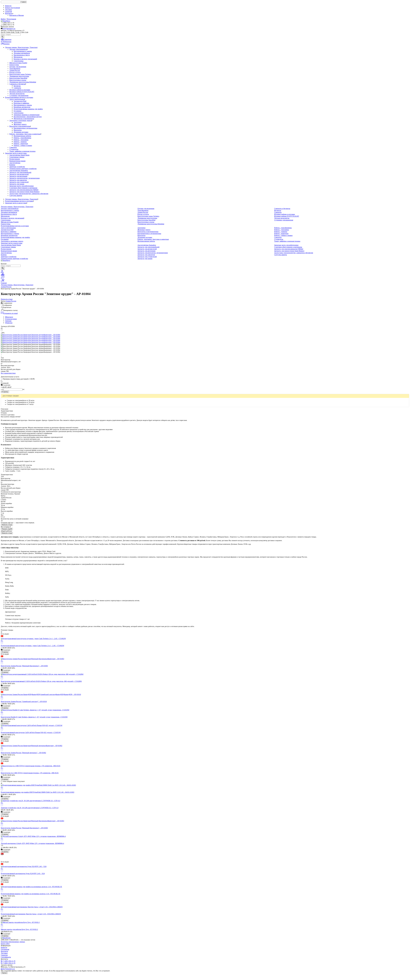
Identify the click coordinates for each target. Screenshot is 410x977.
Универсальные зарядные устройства (23, 168)
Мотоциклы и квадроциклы (24, 118)
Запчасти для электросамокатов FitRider (23, 190)
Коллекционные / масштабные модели (28, 117)
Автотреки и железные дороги (20, 120)
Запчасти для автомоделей (19, 174)
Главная (4, 283)
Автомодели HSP (20, 101)
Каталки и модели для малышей (25, 59)
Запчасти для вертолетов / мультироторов (24, 178)
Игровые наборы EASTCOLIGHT (21, 92)
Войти (3, 19)
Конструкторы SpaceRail (18, 78)
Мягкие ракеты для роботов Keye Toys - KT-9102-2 (19, 929)
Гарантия (8, 11)
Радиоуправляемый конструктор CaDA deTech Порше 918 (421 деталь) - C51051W (31, 732)
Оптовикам (5, 949)
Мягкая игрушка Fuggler (18, 63)
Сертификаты (6, 957)
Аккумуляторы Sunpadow (18, 170)
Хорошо (4, 973)
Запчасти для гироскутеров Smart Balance (24, 192)
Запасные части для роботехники (21, 186)
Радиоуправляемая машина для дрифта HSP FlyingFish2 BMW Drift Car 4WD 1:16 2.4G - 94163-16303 (37, 792)
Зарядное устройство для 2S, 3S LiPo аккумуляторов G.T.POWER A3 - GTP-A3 (29, 808)
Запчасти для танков (16, 184)
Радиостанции (14, 159)
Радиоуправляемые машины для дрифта (28, 109)
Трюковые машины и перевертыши (27, 115)
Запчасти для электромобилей (20, 172)
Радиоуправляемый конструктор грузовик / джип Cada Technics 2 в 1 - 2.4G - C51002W (32, 646)
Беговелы (17, 86)
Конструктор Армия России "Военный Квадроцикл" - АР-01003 (24, 666)
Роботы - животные (21, 143)
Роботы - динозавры (21, 140)
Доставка (8, 9)
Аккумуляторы (14, 163)
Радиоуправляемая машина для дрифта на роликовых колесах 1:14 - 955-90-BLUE (30, 894)
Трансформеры (14, 68)
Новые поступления (12, 8)
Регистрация (11, 19)
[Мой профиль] (2, 272)
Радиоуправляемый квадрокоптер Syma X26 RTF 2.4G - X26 (23, 873)
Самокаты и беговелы (17, 84)
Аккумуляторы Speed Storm (19, 155)
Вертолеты (18, 130)
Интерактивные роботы (22, 136)
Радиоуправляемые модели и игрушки (19, 97)
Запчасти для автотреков (18, 176)
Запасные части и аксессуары (16, 153)
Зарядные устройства (17, 167)
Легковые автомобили (22, 53)
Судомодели (13, 149)
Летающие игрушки (21, 132)
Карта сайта (5, 944)
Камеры (12, 165)
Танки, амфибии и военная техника (22, 151)
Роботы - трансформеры (22, 138)
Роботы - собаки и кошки (23, 145)
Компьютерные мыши (17, 161)
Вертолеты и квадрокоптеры (19, 126)
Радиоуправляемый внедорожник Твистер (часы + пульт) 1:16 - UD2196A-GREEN (31, 914)
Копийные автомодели (22, 107)
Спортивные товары (16, 157)
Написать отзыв (7, 525)
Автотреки (18, 122)
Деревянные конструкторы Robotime (22, 82)
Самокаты (17, 88)
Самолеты (13, 147)
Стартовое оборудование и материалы (23, 188)
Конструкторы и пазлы (17, 80)
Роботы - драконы (20, 142)
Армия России (14, 70)
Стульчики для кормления (18, 95)
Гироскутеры (14, 65)
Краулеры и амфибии (21, 103)
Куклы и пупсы (15, 72)
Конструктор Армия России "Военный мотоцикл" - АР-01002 (23, 753)
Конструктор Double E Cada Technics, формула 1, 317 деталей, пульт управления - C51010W (34, 717)
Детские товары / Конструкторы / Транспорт (21, 47)
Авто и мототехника (16, 99)
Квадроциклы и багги (22, 55)
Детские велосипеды (17, 93)
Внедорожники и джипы (23, 51)
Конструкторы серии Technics (20, 74)
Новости (8, 6)
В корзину (5, 392)
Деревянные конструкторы (19, 76)
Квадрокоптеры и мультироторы (25, 128)
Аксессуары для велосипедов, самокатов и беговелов (28, 193)
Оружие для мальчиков (17, 67)
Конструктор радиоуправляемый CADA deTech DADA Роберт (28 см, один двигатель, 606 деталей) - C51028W (41, 681)
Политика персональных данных (13, 942)
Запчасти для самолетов (18, 180)
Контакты (4, 951)
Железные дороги (20, 124)
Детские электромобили (18, 49)
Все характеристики (8, 373)
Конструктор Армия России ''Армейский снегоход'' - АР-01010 (24, 701)
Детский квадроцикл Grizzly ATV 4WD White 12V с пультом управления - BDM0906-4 (32, 843)
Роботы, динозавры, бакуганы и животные (25, 134)
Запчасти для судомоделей (19, 182)
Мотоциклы (18, 57)
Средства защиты (15, 195)
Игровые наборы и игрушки (19, 90)
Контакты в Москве (16, 15)
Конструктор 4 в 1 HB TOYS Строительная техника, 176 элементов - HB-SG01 (30, 773)
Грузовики (17, 111)
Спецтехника (18, 61)
